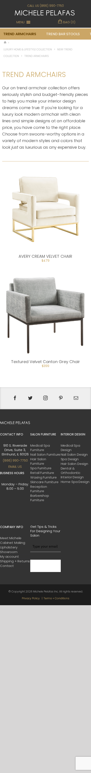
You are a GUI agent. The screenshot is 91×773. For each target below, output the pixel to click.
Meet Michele (10, 538)
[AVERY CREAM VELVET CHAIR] (45, 208)
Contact (7, 566)
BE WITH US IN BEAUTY (45, 566)
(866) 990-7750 (15, 460)
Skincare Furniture (44, 482)
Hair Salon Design (74, 464)
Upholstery (8, 547)
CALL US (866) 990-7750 (45, 6)
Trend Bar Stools (63, 34)
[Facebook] (15, 398)
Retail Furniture (42, 473)
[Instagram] (45, 398)
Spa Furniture (40, 468)
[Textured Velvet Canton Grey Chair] (45, 314)
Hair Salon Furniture (38, 461)
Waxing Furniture (43, 477)
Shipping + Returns (15, 561)
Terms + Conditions (56, 598)
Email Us (15, 466)
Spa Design (70, 459)
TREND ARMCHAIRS (19, 34)
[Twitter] (30, 398)
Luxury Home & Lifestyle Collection (28, 49)
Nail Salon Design (74, 454)
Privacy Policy (31, 598)
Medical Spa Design (70, 447)
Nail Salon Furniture (45, 454)
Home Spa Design (75, 482)
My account (9, 556)
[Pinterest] (61, 398)
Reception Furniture (38, 488)
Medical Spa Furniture (40, 447)
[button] (20, 22)
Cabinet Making (12, 543)
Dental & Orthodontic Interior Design (72, 472)
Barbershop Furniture (39, 497)
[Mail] (76, 398)
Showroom (8, 552)
